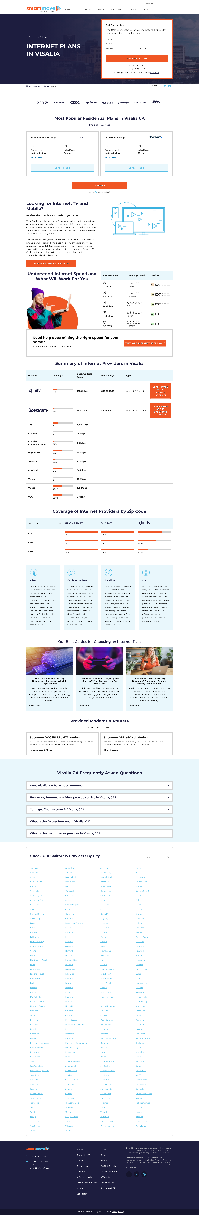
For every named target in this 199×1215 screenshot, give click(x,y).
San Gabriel (70, 1066)
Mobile (101, 9)
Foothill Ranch (142, 937)
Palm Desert (71, 1020)
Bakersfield (70, 877)
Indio (102, 960)
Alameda (34, 868)
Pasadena (34, 1029)
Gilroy (103, 946)
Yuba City (34, 1130)
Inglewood (140, 960)
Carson (139, 895)
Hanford (69, 951)
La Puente (35, 969)
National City (141, 1001)
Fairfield (139, 932)
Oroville (103, 1015)
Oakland (104, 1011)
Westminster (36, 1126)
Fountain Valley (37, 942)
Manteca (69, 988)
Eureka (103, 932)
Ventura (139, 1117)
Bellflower (70, 882)
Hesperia (69, 955)
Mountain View (37, 1001)
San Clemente (107, 1061)
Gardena (69, 946)
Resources (148, 9)
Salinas (33, 1061)
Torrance (104, 1103)
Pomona (104, 1034)
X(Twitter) (136, 1174)
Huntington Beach (39, 960)
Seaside (68, 1089)
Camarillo (34, 891)
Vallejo (33, 1117)
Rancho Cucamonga (145, 1038)
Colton (33, 909)
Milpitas (68, 992)
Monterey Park (107, 997)
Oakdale (69, 1011)
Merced (33, 992)
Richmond (35, 1052)
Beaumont (141, 877)
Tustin (33, 1112)
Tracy (32, 1107)
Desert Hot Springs (74, 923)
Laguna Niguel (37, 974)
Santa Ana (35, 1080)
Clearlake (104, 905)
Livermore (140, 978)
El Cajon (34, 928)
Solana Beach (36, 1094)
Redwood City (71, 1048)
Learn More (62, 168)
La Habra (69, 965)
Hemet (33, 955)
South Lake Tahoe (144, 1094)
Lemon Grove (106, 978)
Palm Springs (106, 1020)
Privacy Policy (118, 1212)
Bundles (132, 9)
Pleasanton (70, 1034)
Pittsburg (104, 1029)
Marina (103, 988)
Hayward (140, 951)
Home (28, 86)
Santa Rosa (141, 1084)
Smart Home (116, 9)
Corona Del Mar (37, 914)
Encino (33, 932)
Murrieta (69, 1001)
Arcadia (33, 877)
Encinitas (140, 928)
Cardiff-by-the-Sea (38, 895)
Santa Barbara (71, 1080)
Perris (67, 1029)
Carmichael (105, 895)
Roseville (69, 1057)
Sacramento (141, 1057)
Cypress (69, 919)
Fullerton (140, 942)
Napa (102, 1001)
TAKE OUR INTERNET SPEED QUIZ (145, 343)
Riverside (140, 1052)
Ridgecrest (70, 1052)
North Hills (70, 1006)
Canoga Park (106, 891)
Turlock (139, 1107)
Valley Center (71, 1117)
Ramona (69, 1038)
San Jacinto (105, 1066)
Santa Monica (106, 1084)
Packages (81, 1171)
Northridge (141, 1006)
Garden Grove (36, 946)
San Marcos (141, 1071)
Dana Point (141, 919)
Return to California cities (42, 37)
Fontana (104, 937)
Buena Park (105, 886)
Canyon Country (143, 891)
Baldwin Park (106, 877)
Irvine (32, 965)
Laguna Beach (107, 969)
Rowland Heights (108, 1057)
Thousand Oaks (72, 1103)
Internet (68, 9)
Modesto (140, 992)
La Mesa (139, 965)
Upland (68, 1112)
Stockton (69, 1098)
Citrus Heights (72, 905)
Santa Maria (70, 1084)
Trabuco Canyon (143, 1103)
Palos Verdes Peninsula (75, 1024)
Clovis (138, 905)
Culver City (35, 919)
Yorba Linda (141, 1126)
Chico (68, 900)
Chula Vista (35, 905)
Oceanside (140, 1011)
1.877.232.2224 (138, 68)
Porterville (140, 1034)
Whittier (69, 1126)
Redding (104, 1043)
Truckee (69, 1107)
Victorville (34, 1121)
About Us (149, 3)
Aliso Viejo (105, 868)
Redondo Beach (37, 1048)
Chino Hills (140, 900)
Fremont (69, 942)
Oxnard (139, 1015)
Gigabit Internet (109, 1171)
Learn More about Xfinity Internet (160, 391)
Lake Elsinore (71, 974)
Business (105, 125)
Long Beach (105, 983)
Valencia (139, 1112)
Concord (104, 909)
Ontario (33, 1015)
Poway (33, 1038)
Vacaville (104, 1112)
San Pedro (70, 1075)
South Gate (105, 1094)
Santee (33, 1089)
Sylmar (139, 1098)
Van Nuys (104, 1117)
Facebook (129, 1174)
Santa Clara (105, 1080)
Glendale (140, 946)
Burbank (140, 886)
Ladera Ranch (71, 969)
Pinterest (144, 1174)
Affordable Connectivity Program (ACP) (108, 1183)
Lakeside (140, 974)
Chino (103, 900)
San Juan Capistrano (39, 1071)
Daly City (104, 919)
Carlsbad (69, 895)
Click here (154, 73)
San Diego (140, 1061)
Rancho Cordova (108, 1038)
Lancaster (69, 978)
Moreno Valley (142, 997)
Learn (104, 1149)
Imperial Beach (72, 960)
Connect (99, 185)
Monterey (69, 997)
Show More (36, 158)
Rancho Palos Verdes (39, 1043)
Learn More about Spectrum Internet (160, 410)
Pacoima (34, 1020)
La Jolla (103, 965)
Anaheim (34, 872)
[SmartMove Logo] (43, 8)
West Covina (141, 1121)
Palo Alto (34, 1024)
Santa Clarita (141, 1080)
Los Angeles (141, 983)
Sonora (68, 1094)
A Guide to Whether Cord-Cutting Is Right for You (87, 1183)
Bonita (33, 886)
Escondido (70, 932)
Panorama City (107, 1024)
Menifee (139, 988)
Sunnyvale (105, 1098)
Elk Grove (104, 928)
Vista (67, 1121)
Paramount (141, 1024)
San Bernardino (72, 1061)
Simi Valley (140, 1089)
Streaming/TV (85, 9)
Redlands (140, 1043)
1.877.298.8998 (104, 192)
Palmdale (140, 1020)
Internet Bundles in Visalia (51, 264)
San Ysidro (140, 1075)
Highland (104, 955)
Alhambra (69, 868)
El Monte (69, 928)
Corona (139, 909)
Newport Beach (37, 1006)
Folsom (68, 937)
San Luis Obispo (107, 1071)
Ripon (103, 1052)
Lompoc (69, 983)
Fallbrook (34, 937)
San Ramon (105, 1075)
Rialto (138, 1048)
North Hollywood (108, 1006)
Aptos (138, 872)
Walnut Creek (106, 1121)
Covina (139, 914)
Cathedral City (36, 900)
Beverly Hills (141, 882)
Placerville (34, 1034)
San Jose (140, 1066)
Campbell (69, 891)
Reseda (103, 1048)
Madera (33, 988)
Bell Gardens (36, 882)
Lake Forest (105, 974)
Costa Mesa (105, 914)
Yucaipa (68, 1130)
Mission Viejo (106, 992)
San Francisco (36, 1066)
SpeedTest (81, 1194)
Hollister (139, 955)
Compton (69, 909)
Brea (67, 886)
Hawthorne (105, 951)
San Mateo (35, 1075)
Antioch (69, 872)
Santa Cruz (35, 1084)
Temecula (34, 1103)
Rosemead (35, 1057)
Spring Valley (36, 1098)
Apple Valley (106, 872)
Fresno (103, 942)
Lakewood (35, 978)
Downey (104, 923)
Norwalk (34, 1011)
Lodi (32, 983)
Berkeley (104, 882)
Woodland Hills (107, 1126)
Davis (32, 923)
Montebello (35, 997)
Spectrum (94, 728)
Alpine (138, 868)
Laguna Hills (141, 969)
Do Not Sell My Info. (111, 1166)
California (45, 86)
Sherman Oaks (107, 1089)
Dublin (139, 923)
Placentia (140, 1029)
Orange (68, 1015)
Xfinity (106, 728)
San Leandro (71, 1071)
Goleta (33, 951)
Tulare (103, 1107)
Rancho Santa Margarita (76, 1043)
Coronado (69, 914)
